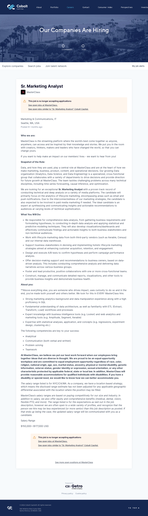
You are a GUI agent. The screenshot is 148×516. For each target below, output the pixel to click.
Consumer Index (105, 7)
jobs (34, 66)
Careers (70, 7)
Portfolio (54, 7)
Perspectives (127, 7)
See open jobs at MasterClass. (43, 105)
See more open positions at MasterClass (74, 462)
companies (12, 66)
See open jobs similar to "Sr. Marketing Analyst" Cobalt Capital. (58, 109)
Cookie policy (81, 493)
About (39, 7)
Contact (86, 7)
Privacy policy (67, 493)
